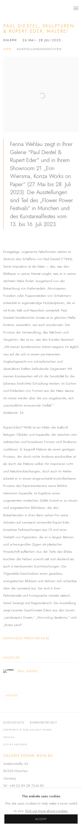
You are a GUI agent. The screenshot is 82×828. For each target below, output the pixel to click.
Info (7, 49)
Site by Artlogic (15, 744)
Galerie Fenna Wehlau (33, 8)
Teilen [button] (12, 695)
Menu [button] (75, 8)
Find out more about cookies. (46, 810)
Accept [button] (41, 819)
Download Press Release (26, 638)
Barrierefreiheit (43, 722)
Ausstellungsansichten (39, 49)
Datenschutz (13, 722)
